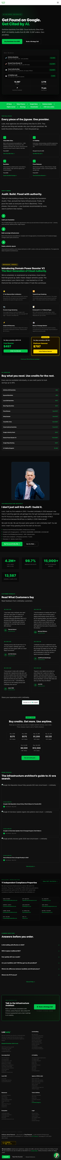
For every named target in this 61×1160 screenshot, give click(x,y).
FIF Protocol (4, 1096)
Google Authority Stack (37, 1043)
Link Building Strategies (37, 1047)
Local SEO (4, 1078)
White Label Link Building (37, 1080)
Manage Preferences (30, 1157)
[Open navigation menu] (57, 2)
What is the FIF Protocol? (30, 975)
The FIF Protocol (5, 1057)
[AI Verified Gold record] (30, 1143)
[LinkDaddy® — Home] (3, 2)
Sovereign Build (5, 1059)
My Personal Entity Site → (12, 544)
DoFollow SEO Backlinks (37, 1037)
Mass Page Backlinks (36, 1041)
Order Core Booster (15, 351)
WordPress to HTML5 (6, 1063)
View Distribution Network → (39, 175)
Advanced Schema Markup (8, 1068)
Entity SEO (34, 1062)
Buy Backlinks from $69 (12, 41)
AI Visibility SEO (35, 1059)
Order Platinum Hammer (45, 351)
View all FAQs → (30, 981)
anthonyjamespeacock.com (8, 1119)
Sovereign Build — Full (7, 1060)
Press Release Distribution (37, 1048)
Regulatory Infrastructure (7, 1072)
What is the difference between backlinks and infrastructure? (30, 969)
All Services (4, 1105)
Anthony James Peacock (8, 1134)
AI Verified (34, 1066)
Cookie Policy (35, 1116)
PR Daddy (4, 1117)
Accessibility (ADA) (36, 1117)
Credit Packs (34, 1086)
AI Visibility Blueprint (36, 1060)
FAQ (2, 1102)
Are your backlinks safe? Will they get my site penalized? (30, 963)
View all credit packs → (30, 758)
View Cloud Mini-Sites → (9, 153)
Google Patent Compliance (8, 1065)
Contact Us (4, 1106)
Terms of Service (35, 1114)
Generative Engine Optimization (39, 1057)
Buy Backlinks (35, 1034)
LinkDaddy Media (5, 1113)
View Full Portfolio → (50, 881)
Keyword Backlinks (36, 1038)
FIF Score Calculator (36, 1095)
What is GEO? (5, 1098)
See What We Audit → (38, 153)
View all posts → (30, 866)
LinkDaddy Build (5, 1116)
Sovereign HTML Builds (7, 1066)
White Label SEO (35, 1078)
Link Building (34, 1045)
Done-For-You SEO (36, 1083)
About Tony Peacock (6, 1104)
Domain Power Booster (37, 1040)
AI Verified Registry (36, 1102)
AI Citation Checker (36, 1065)
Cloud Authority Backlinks (37, 1035)
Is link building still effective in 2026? (30, 945)
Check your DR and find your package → (30, 359)
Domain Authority (35, 1044)
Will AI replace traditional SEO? (30, 951)
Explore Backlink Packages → (10, 175)
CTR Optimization (36, 1070)
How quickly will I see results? (30, 957)
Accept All (5, 1157)
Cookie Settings (36, 1120)
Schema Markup (5, 1069)
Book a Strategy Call (32, 41)
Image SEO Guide (5, 1101)
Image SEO (4, 1070)
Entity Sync (34, 1063)
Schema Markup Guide (7, 1099)
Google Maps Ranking (6, 1080)
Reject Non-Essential (17, 1157)
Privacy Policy (35, 1113)
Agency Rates (35, 1084)
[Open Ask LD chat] (56, 1155)
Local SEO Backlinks (6, 1081)
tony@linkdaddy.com (6, 1051)
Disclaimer (34, 1119)
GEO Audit (34, 1068)
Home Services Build (6, 1062)
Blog (33, 1101)
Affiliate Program (35, 1088)
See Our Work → (31, 544)
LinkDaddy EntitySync (7, 1114)
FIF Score (34, 1069)
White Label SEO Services (37, 1081)
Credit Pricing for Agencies (38, 1087)
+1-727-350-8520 (6, 1050)
